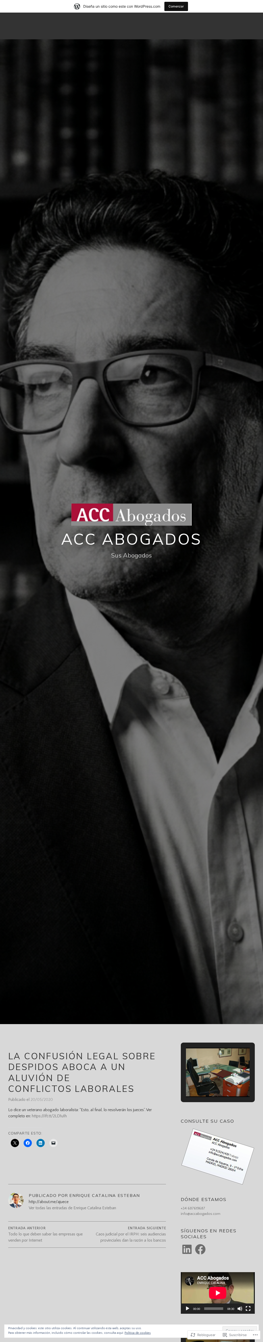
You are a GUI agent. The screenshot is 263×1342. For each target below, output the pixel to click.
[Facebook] (200, 1249)
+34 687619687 (193, 1208)
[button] (206, 1082)
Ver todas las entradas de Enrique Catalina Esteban (72, 1208)
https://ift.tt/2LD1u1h (49, 1116)
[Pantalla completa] (248, 1308)
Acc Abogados (131, 539)
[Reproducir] (187, 1308)
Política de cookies (138, 1333)
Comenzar (176, 6)
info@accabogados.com (200, 1214)
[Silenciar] (239, 1308)
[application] (218, 1293)
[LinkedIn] (187, 1249)
